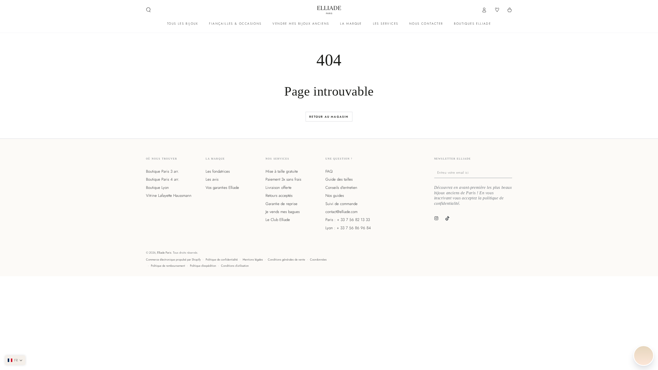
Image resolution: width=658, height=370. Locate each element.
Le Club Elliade (278, 220)
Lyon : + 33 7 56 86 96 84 (348, 228)
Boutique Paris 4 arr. (162, 179)
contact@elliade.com (341, 212)
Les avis (212, 179)
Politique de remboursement (168, 266)
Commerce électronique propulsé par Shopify (173, 259)
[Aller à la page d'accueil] (329, 10)
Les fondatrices (218, 171)
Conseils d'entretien (341, 187)
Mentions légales (253, 259)
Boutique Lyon (157, 187)
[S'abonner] (511, 172)
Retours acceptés (279, 195)
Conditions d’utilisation (235, 266)
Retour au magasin (329, 117)
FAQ (329, 171)
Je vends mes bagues (283, 212)
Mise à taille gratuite (282, 171)
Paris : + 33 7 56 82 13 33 (347, 220)
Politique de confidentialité (222, 259)
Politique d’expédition (203, 266)
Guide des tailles (339, 179)
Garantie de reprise (281, 204)
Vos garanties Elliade (222, 187)
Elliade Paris (164, 253)
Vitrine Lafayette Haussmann (168, 195)
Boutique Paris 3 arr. (162, 171)
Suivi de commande (341, 204)
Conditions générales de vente (286, 259)
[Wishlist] (496, 10)
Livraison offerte (278, 187)
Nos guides (334, 195)
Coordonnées (318, 259)
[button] (148, 10)
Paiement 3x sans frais (283, 179)
